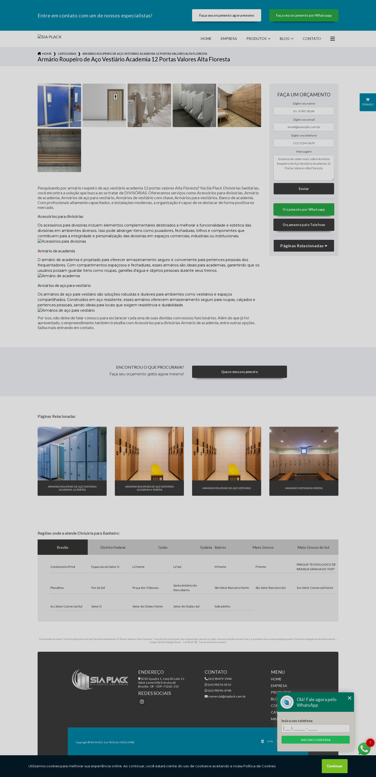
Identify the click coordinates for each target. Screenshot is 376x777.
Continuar (334, 766)
